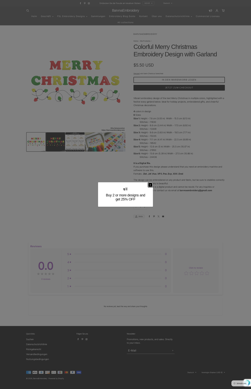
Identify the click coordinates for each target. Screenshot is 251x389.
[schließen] (150, 185)
